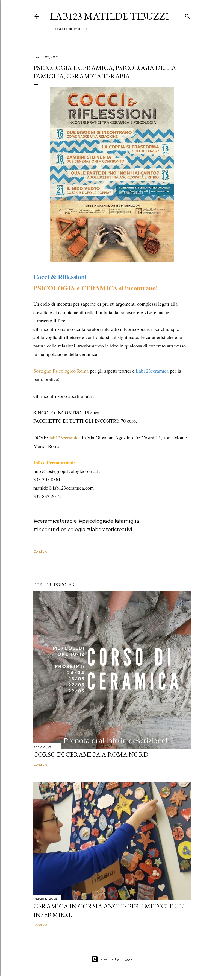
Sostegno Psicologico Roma (61, 370)
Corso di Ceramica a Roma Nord (90, 754)
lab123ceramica (65, 437)
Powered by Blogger (116, 959)
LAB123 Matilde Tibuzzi (109, 16)
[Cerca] (187, 15)
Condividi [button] (40, 551)
